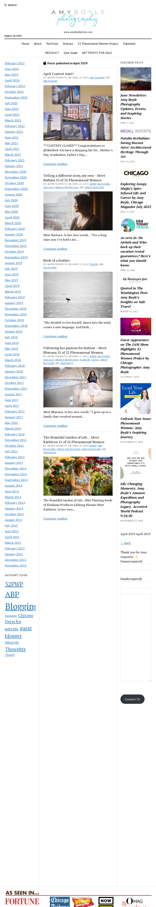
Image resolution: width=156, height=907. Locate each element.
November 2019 (16, 246)
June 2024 (12, 69)
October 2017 (14, 383)
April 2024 (12, 80)
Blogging (21, 606)
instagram (50, 81)
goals (95, 359)
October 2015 (14, 446)
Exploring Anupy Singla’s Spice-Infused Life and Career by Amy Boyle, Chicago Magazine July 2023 (135, 195)
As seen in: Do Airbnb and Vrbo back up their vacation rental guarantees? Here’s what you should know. (135, 251)
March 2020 (13, 223)
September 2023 (16, 97)
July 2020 (11, 200)
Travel (9, 655)
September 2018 (16, 326)
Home (25, 43)
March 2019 (13, 291)
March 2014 (13, 497)
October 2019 (14, 251)
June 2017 (12, 400)
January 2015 (14, 463)
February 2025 (15, 63)
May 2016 (11, 423)
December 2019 (15, 240)
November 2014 (16, 474)
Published (129, 43)
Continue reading (55, 164)
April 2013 (12, 537)
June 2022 (12, 109)
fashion (85, 359)
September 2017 (16, 388)
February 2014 (15, 503)
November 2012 (16, 565)
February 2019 (15, 297)
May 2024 (11, 74)
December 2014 (15, 468)
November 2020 (16, 177)
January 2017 (14, 417)
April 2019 (12, 286)
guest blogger (94, 187)
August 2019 (13, 263)
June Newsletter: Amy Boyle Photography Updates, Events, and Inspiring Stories (133, 106)
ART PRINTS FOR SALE (97, 53)
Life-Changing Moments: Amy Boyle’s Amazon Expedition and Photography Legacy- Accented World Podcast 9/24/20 (133, 499)
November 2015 (16, 440)
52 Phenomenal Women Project (98, 43)
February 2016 (15, 434)
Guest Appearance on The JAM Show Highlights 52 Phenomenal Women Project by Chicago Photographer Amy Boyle (135, 356)
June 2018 (12, 343)
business (11, 616)
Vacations (50, 267)
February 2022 (15, 126)
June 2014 (12, 491)
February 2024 (15, 86)
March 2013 (13, 543)
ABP (12, 594)
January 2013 (14, 554)
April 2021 (12, 149)
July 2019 (11, 269)
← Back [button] (125, 543)
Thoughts (15, 649)
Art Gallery (97, 77)
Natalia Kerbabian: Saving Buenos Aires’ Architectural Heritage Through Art (135, 147)
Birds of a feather (56, 260)
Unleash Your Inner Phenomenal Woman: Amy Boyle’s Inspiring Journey (135, 427)
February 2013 (15, 548)
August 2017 (13, 394)
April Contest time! (58, 73)
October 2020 (14, 183)
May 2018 (11, 348)
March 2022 (13, 120)
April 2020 (12, 217)
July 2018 (11, 337)
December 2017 (15, 377)
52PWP (14, 584)
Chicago (25, 615)
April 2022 (12, 114)
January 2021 (14, 166)
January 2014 (14, 508)
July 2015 (11, 451)
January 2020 (14, 234)
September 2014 (16, 480)
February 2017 (15, 411)
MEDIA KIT (52, 53)
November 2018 (16, 314)
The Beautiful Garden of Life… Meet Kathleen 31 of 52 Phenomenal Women (73, 439)
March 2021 (13, 154)
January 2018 (14, 371)
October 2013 (14, 514)
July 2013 (11, 525)
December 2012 (15, 560)
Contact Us (132, 699)
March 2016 (13, 428)
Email (131, 579)
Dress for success (67, 187)
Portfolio (52, 43)
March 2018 (13, 360)
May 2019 (11, 280)
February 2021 (15, 160)
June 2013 (12, 531)
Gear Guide (70, 53)
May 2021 (11, 143)
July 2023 (11, 103)
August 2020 (13, 194)
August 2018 (13, 331)
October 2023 (14, 92)
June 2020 (12, 206)
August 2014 (13, 485)
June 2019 (12, 274)
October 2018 (14, 320)
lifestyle (12, 642)
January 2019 (14, 303)
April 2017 (12, 406)
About (38, 43)
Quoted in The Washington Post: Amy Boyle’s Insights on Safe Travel (134, 297)
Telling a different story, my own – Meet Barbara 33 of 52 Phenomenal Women (74, 177)
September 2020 (16, 189)
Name (131, 561)
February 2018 (15, 366)
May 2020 (11, 211)
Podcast (68, 43)
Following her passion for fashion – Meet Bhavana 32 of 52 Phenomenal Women (75, 350)
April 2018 (12, 354)
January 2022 (14, 132)
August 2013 (13, 520)
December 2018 (15, 309)
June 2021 (12, 137)
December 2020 (15, 172)
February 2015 (15, 457)
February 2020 (15, 229)
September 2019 (16, 257)
